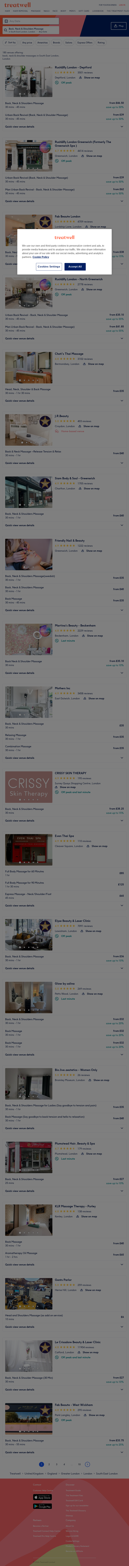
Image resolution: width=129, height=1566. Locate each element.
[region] (64, 251)
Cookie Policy (41, 257)
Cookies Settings (49, 266)
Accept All (75, 266)
